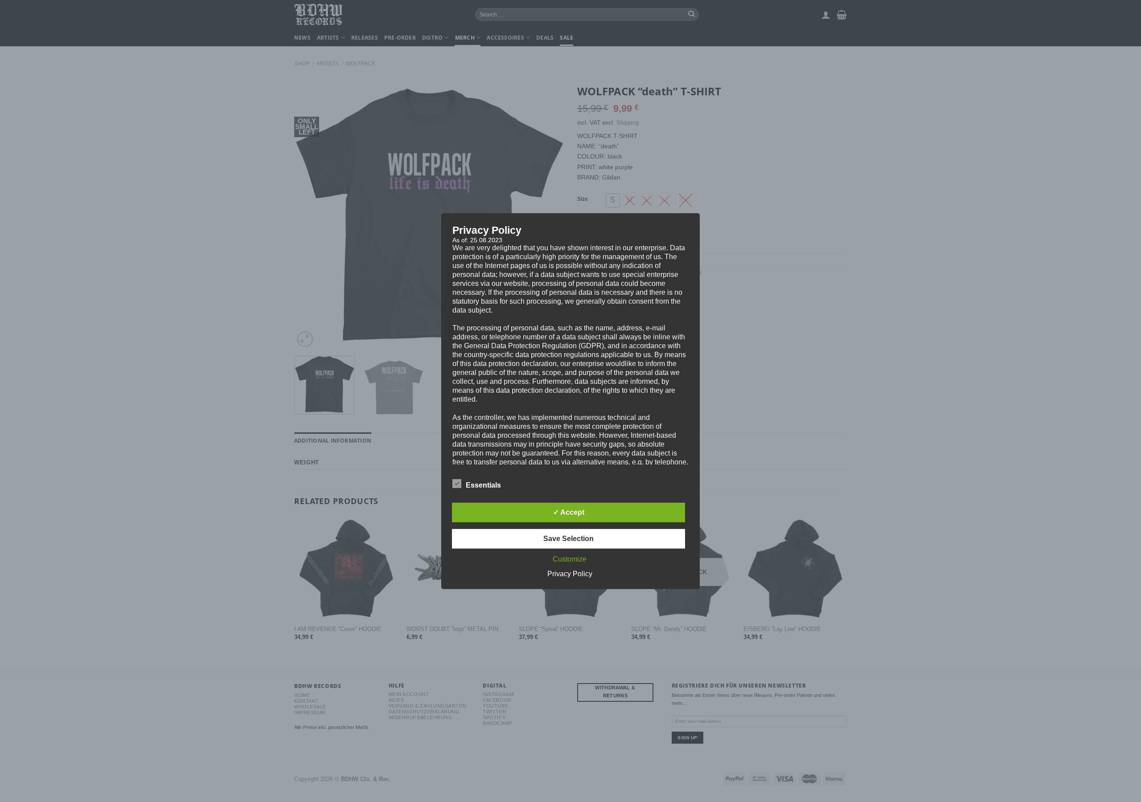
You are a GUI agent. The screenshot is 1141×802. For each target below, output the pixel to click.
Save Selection (568, 538)
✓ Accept (568, 512)
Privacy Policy (569, 574)
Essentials (483, 485)
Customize (570, 559)
